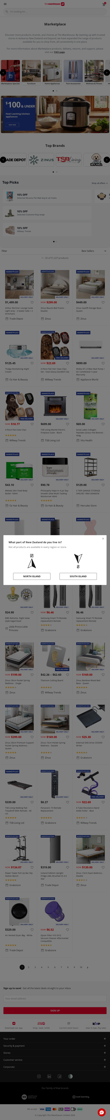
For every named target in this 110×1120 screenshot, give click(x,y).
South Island (78, 576)
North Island (32, 576)
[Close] (103, 538)
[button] (102, 1112)
